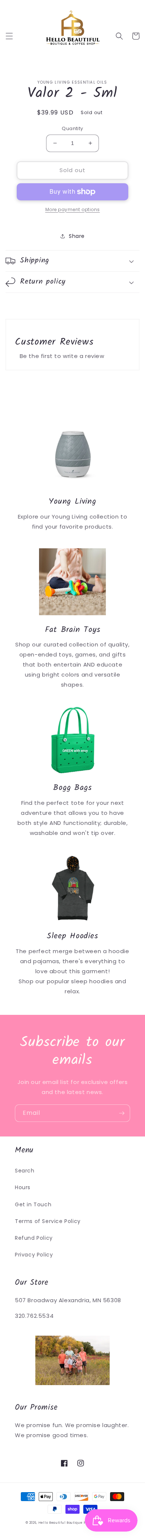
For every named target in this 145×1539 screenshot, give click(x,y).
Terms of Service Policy (48, 1221)
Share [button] (77, 236)
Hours (22, 1187)
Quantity (72, 128)
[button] (9, 36)
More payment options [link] (72, 209)
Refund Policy (34, 1238)
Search (25, 1170)
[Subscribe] (121, 1113)
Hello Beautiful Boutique (60, 1522)
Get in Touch (33, 1204)
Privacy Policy (34, 1254)
